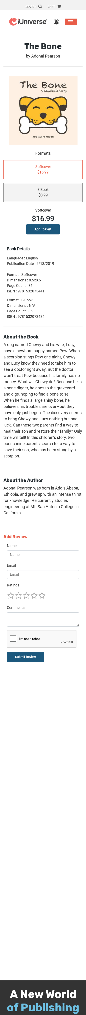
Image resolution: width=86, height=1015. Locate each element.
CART (52, 6)
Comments (16, 607)
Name (12, 546)
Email (11, 565)
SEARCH (31, 6)
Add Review (15, 536)
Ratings (13, 585)
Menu (70, 21)
